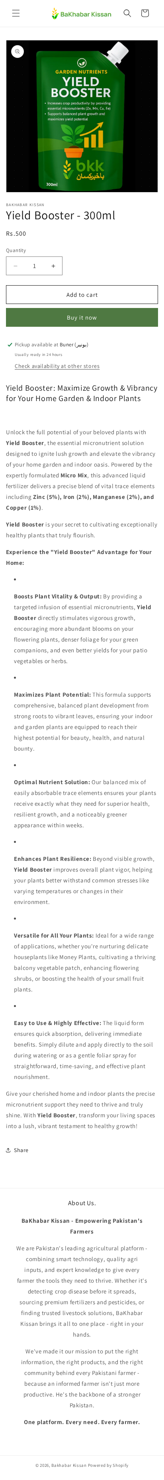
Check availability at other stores (57, 366)
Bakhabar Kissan (69, 1465)
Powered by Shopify (108, 1465)
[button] (16, 13)
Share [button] (21, 1150)
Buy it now (82, 317)
